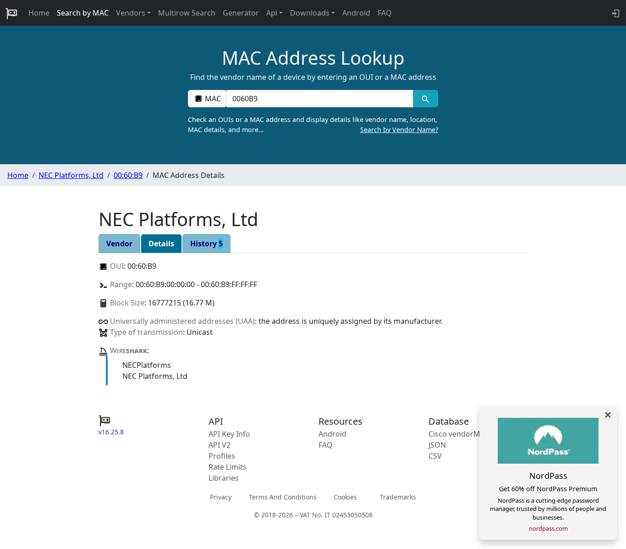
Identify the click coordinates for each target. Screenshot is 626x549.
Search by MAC (83, 13)
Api (271, 13)
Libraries (224, 478)
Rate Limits (228, 467)
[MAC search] (425, 98)
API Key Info (229, 434)
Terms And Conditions (283, 496)
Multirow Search (186, 13)
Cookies (345, 496)
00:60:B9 (128, 175)
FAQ (385, 13)
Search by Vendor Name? (399, 129)
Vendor (119, 243)
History (206, 243)
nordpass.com (548, 528)
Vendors (130, 13)
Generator (241, 13)
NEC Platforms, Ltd (71, 175)
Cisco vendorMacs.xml (467, 434)
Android (356, 13)
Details (161, 243)
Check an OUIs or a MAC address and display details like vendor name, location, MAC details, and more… (313, 124)
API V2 (220, 445)
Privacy (220, 496)
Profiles (222, 456)
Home (38, 13)
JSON (437, 445)
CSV (435, 456)
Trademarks (398, 496)
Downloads (309, 13)
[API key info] (615, 12)
